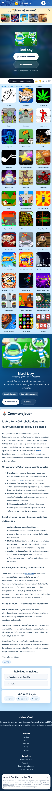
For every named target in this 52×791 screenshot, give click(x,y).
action (38, 450)
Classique (19, 86)
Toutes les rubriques (26, 766)
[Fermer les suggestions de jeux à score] (49, 10)
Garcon (35, 699)
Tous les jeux (28, 402)
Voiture (26, 743)
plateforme (29, 573)
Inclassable (29, 86)
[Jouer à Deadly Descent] (5, 18)
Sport (26, 740)
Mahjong (26, 750)
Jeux (11, 86)
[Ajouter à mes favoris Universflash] (46, 81)
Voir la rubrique (11, 402)
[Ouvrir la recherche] (48, 3)
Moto (26, 747)
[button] (21, 81)
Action (26, 737)
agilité (6, 662)
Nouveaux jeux (26, 760)
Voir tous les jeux (26, 769)
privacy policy (8, 785)
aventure (19, 480)
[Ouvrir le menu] (3, 3)
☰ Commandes (26, 64)
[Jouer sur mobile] (49, 81)
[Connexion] (43, 3)
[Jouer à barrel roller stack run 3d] (24, 18)
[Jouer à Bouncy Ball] (15, 18)
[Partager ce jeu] (43, 81)
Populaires (26, 763)
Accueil (4, 86)
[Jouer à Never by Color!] (42, 18)
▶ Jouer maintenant (26, 56)
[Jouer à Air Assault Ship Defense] (33, 18)
